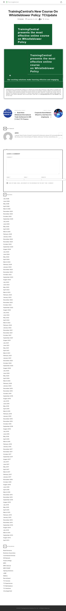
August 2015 (7, 502)
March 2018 (6, 441)
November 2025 (8, 214)
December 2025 (8, 211)
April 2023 (6, 290)
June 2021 (6, 345)
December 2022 (8, 300)
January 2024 (7, 267)
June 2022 (6, 315)
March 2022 (6, 322)
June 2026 (6, 201)
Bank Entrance (7, 550)
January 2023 (7, 297)
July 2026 (6, 199)
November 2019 (8, 391)
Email (26, 177)
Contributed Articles (9, 555)
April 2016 (6, 489)
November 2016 (8, 479)
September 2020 (8, 365)
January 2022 (7, 328)
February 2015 (7, 515)
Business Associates (9, 553)
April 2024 (6, 259)
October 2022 (7, 305)
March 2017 (6, 472)
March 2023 (6, 292)
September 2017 (8, 457)
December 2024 (8, 239)
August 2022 (7, 310)
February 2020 (7, 383)
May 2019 (6, 406)
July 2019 (6, 401)
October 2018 (7, 424)
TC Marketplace (8, 586)
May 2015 (6, 507)
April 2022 (6, 320)
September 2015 (8, 500)
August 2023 (7, 279)
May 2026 (6, 204)
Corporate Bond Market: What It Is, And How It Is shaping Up (48, 114)
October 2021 (7, 335)
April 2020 (6, 378)
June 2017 (6, 464)
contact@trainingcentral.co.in (45, 94)
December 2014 (8, 520)
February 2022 (7, 325)
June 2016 (6, 487)
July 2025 (6, 221)
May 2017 (6, 467)
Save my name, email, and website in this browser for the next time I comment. (31, 183)
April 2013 (6, 540)
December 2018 (7, 419)
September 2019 (8, 396)
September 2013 (8, 535)
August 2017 (7, 459)
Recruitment (7, 578)
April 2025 (6, 229)
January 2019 (7, 416)
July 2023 (6, 282)
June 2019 (6, 403)
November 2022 (8, 302)
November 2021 (7, 333)
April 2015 (6, 510)
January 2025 (7, 236)
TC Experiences (7, 583)
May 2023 (6, 287)
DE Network (6, 558)
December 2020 (8, 360)
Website (43, 177)
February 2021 (7, 355)
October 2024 (7, 244)
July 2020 (6, 371)
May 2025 (6, 226)
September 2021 (8, 338)
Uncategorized (7, 591)
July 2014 (6, 530)
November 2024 (8, 242)
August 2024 (7, 249)
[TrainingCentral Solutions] (12, 2)
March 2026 (6, 209)
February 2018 (7, 444)
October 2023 (7, 274)
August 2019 (7, 398)
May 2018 (6, 436)
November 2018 (7, 421)
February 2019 (7, 414)
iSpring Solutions (8, 570)
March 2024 (6, 262)
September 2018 (8, 426)
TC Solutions (7, 588)
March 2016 (6, 492)
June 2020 (6, 373)
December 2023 (8, 269)
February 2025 (7, 234)
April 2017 (6, 469)
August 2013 (7, 537)
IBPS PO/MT (6, 568)
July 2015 (6, 505)
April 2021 (6, 350)
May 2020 (6, 376)
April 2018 (6, 439)
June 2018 (6, 434)
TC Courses (21, 19)
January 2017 (7, 477)
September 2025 (8, 219)
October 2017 (7, 454)
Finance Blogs (7, 560)
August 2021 (7, 340)
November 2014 (8, 522)
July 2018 (6, 431)
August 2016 (7, 484)
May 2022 (6, 317)
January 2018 (7, 446)
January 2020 (7, 386)
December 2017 (7, 449)
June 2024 (6, 254)
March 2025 (6, 231)
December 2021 (7, 330)
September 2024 (8, 247)
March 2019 (6, 411)
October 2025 (7, 216)
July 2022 (6, 312)
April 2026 (6, 206)
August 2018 (7, 429)
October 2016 (7, 482)
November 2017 (7, 451)
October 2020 (7, 363)
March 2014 (6, 532)
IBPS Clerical (7, 565)
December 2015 (7, 494)
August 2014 (7, 527)
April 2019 (6, 408)
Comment (10, 157)
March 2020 (6, 381)
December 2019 (8, 388)
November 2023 (8, 272)
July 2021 (6, 343)
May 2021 (6, 348)
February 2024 (7, 264)
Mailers (5, 576)
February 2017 (7, 474)
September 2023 (8, 277)
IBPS (4, 563)
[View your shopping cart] (61, 2)
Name (8, 177)
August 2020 (7, 368)
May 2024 (6, 257)
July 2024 (6, 252)
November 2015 (7, 497)
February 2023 (7, 295)
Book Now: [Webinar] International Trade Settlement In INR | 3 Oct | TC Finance (18, 115)
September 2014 (8, 525)
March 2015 (6, 512)
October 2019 (7, 393)
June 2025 (6, 224)
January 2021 (7, 358)
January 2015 (7, 517)
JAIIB (4, 573)
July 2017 (6, 462)
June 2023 (6, 285)
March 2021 (6, 353)
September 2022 (8, 307)
